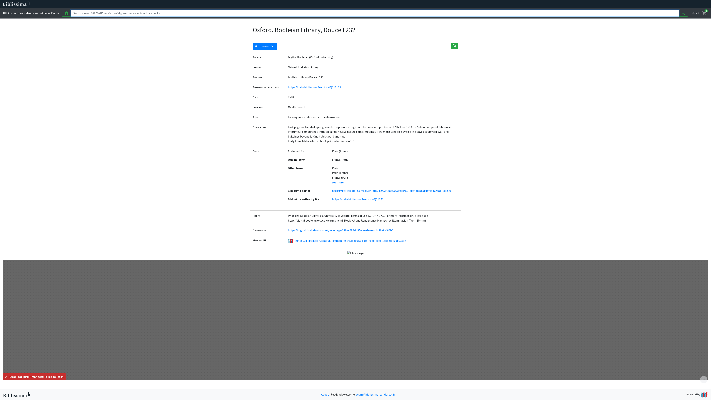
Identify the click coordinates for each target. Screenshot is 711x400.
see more (338, 182)
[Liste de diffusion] (172, 4)
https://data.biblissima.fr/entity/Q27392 (357, 199)
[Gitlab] (207, 4)
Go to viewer (264, 46)
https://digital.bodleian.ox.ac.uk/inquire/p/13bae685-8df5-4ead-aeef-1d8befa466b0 (340, 230)
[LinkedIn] (178, 4)
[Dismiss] (6, 376)
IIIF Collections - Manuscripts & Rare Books (31, 13)
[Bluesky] (184, 4)
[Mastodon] (190, 4)
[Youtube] (195, 4)
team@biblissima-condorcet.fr (375, 394)
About (695, 13)
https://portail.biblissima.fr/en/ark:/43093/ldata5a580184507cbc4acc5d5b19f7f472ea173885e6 (392, 191)
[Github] (201, 4)
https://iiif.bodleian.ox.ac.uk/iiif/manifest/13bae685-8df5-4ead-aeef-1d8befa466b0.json (350, 240)
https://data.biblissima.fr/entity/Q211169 (314, 87)
